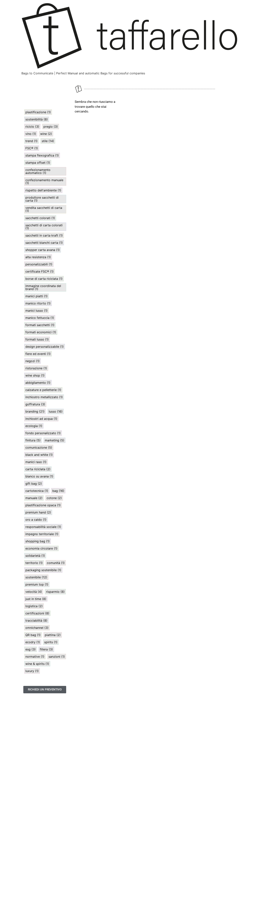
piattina (53, 634)
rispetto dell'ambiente (43, 190)
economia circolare (41, 548)
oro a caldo (35, 519)
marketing (54, 440)
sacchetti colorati (40, 217)
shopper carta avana (42, 249)
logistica (34, 606)
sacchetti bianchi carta (44, 242)
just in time (35, 598)
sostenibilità (36, 119)
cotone (54, 497)
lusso (56, 411)
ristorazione (36, 368)
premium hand (38, 512)
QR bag (33, 634)
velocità (33, 591)
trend (31, 140)
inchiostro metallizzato (44, 397)
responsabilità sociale (43, 526)
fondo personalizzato (43, 433)
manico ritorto (38, 303)
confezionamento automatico (37, 171)
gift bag (33, 483)
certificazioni (37, 613)
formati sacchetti (39, 324)
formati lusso (37, 339)
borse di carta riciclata (44, 278)
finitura (33, 440)
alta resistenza (38, 257)
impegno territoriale (41, 533)
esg (30, 649)
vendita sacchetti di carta (43, 209)
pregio (50, 126)
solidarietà (35, 555)
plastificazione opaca (43, 505)
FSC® (31, 148)
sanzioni (57, 656)
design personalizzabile (44, 346)
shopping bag (37, 541)
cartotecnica (36, 490)
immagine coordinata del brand (43, 287)
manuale (33, 497)
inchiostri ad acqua (41, 418)
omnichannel (37, 627)
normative (34, 656)
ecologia (33, 425)
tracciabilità (36, 620)
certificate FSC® (39, 271)
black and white (39, 454)
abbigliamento (37, 382)
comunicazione (38, 447)
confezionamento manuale (44, 181)
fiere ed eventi (38, 353)
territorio (34, 562)
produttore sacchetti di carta (42, 199)
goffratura (35, 404)
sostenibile (36, 577)
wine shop (35, 375)
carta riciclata (37, 469)
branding (35, 411)
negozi (32, 360)
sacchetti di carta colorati (44, 227)
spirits (50, 642)
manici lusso (36, 310)
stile (48, 140)
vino (30, 133)
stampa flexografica (42, 155)
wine (46, 133)
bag (58, 490)
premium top (36, 584)
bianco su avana (39, 476)
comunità (56, 562)
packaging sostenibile (43, 570)
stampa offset (37, 162)
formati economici (40, 332)
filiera (46, 649)
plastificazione (38, 112)
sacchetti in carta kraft (44, 235)
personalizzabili (38, 264)
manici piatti (36, 296)
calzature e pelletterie (43, 389)
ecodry (32, 642)
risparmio (55, 591)
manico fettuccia (39, 317)
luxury (32, 670)
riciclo (32, 126)
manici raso (35, 461)
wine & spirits (37, 663)
